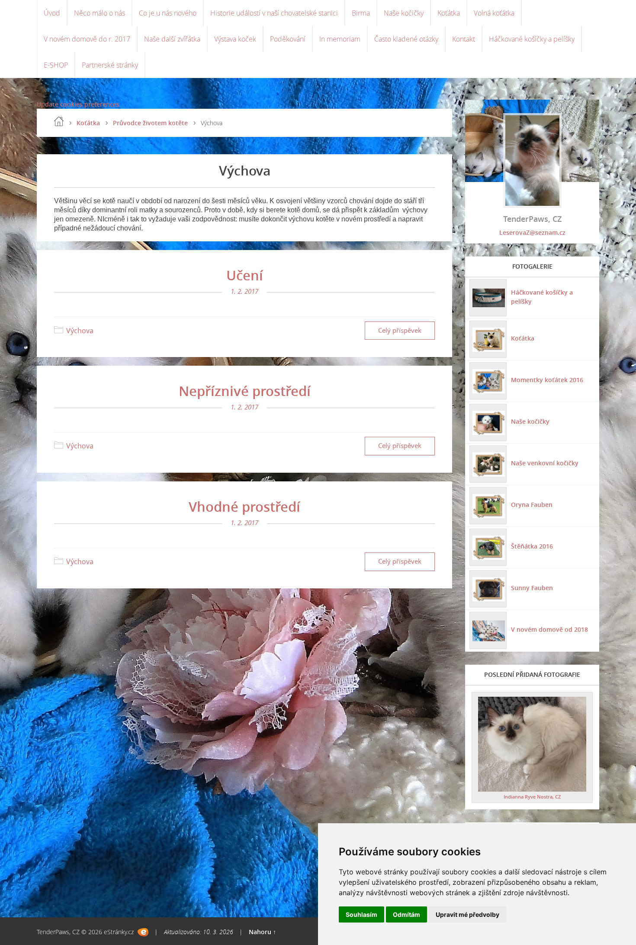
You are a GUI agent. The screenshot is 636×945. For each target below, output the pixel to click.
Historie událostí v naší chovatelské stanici (274, 13)
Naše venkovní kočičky (544, 463)
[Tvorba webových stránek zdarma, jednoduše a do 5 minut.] (143, 932)
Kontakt (463, 39)
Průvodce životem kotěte (150, 123)
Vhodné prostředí (244, 506)
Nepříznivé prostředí (245, 391)
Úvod (52, 13)
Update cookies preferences (78, 104)
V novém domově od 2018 (549, 629)
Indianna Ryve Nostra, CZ (532, 796)
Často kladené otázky (406, 39)
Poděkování (287, 39)
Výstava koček (235, 39)
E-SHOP (56, 65)
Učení (244, 275)
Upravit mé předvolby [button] (467, 914)
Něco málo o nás (99, 13)
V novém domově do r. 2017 (87, 39)
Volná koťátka (494, 13)
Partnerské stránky (110, 65)
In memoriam (339, 39)
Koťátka (448, 13)
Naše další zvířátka (172, 39)
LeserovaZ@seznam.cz (532, 232)
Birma (361, 13)
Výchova (79, 330)
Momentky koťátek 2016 (547, 380)
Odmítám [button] (406, 914)
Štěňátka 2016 (532, 546)
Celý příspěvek (399, 330)
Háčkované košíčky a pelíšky (532, 39)
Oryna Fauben (531, 504)
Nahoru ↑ (262, 932)
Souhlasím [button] (361, 914)
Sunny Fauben (532, 588)
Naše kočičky (404, 13)
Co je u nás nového (167, 13)
